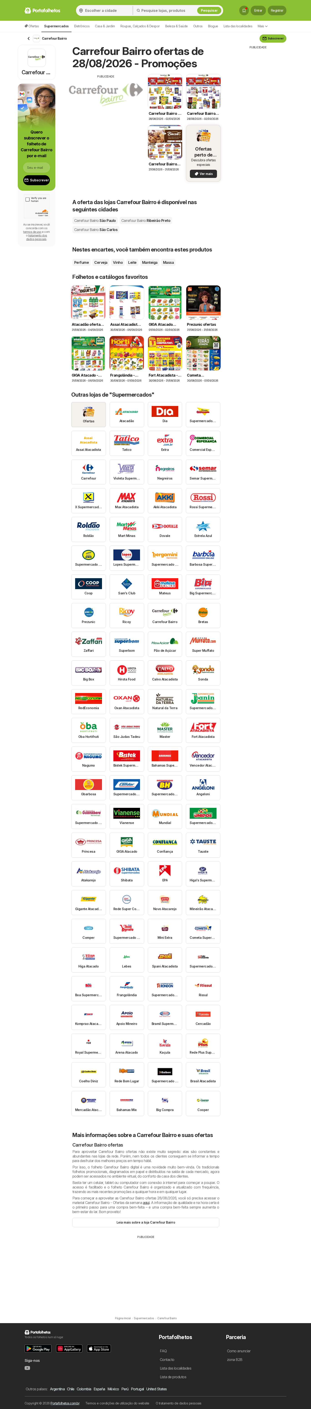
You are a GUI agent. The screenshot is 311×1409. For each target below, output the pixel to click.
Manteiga (150, 262)
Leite (132, 262)
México (113, 1389)
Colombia (84, 1389)
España (99, 1389)
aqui (146, 1202)
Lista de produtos (173, 1377)
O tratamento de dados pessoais (178, 1403)
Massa (168, 262)
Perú (125, 1389)
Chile (70, 1389)
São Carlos (95, 229)
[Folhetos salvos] (244, 10)
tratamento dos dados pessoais (36, 237)
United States (156, 1389)
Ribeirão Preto (145, 220)
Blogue (213, 26)
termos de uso (32, 232)
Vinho (118, 262)
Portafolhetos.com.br (65, 1403)
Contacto (167, 1359)
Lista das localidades (238, 26)
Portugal (137, 1389)
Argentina (57, 1389)
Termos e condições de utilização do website (117, 1403)
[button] (38, 1349)
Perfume (81, 262)
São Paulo (95, 220)
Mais (261, 26)
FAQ (163, 1351)
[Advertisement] (106, 110)
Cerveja (100, 262)
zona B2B (234, 1359)
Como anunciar (238, 1351)
